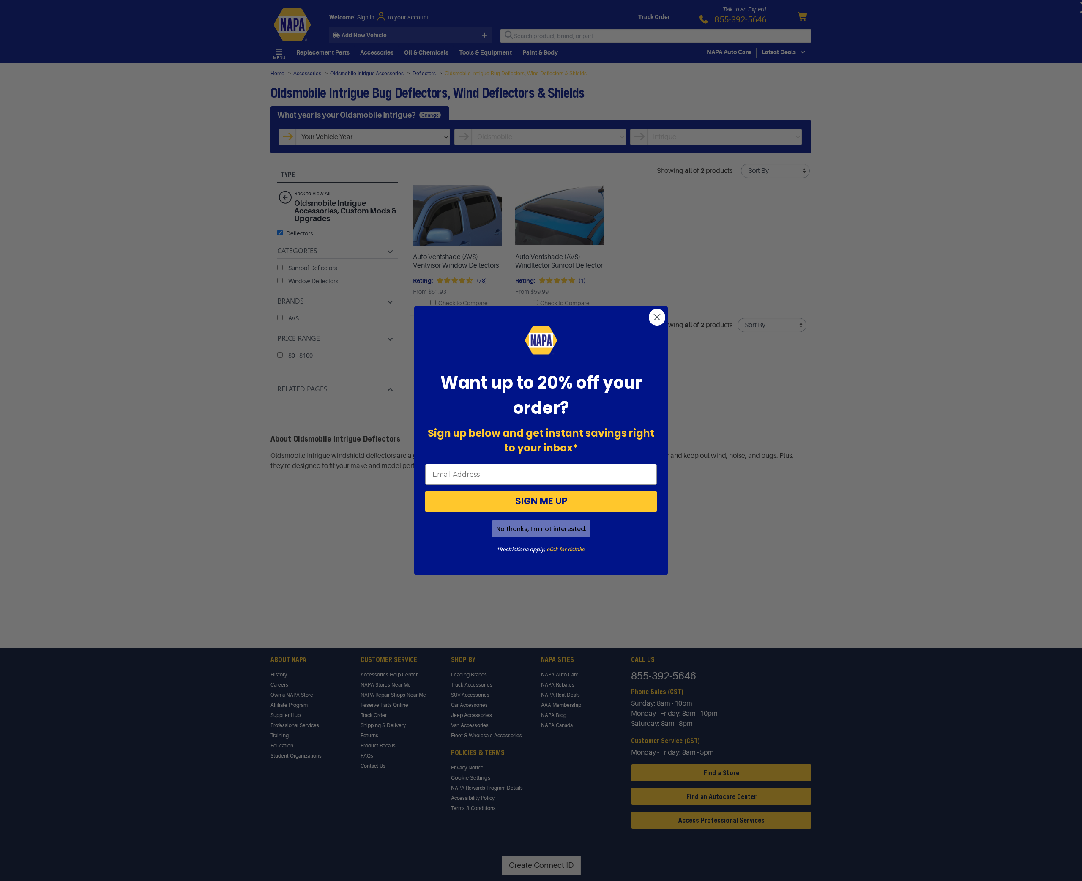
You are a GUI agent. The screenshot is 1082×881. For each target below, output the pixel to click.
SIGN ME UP (541, 501)
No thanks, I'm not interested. (541, 529)
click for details (565, 549)
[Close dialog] (657, 317)
